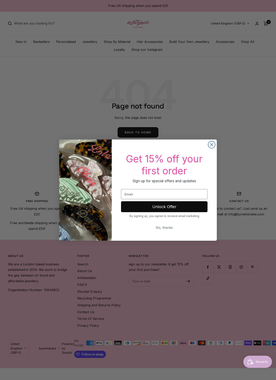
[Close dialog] (211, 144)
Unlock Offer (164, 206)
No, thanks (164, 228)
